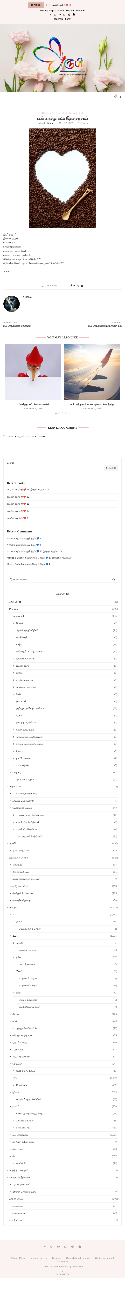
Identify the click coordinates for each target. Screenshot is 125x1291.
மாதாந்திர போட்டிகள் (63, 1170)
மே (83, 113)
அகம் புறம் (65, 864)
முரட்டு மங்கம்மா (66, 758)
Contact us (62, 1261)
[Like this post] (67, 285)
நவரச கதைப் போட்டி (66, 1070)
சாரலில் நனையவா (66, 680)
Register (58, 19)
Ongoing (65, 772)
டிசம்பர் (66, 921)
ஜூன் (66, 957)
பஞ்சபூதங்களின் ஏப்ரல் (66, 1028)
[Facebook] (50, 14)
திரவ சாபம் (66, 701)
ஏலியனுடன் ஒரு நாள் (65, 1035)
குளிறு (66, 673)
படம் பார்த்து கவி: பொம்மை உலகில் (33, 404)
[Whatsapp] (64, 14)
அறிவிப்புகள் (63, 786)
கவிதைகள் (65, 1206)
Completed (65, 616)
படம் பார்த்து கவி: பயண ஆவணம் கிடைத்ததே (92, 404)
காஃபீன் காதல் (66, 665)
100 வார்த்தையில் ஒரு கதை (66, 1113)
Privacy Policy (18, 1258)
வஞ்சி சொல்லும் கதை (68, 1007)
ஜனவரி (66, 943)
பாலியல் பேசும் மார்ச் (68, 1000)
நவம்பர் (65, 1106)
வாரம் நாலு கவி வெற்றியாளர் (66, 836)
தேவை (66, 715)
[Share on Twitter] (74, 285)
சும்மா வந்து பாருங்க (63, 857)
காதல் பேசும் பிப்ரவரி (68, 985)
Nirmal (50, 123)
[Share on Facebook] (71, 285)
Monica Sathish (15, 557)
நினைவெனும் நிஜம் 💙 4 (29, 545)
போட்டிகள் (73, 113)
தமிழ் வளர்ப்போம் (65, 886)
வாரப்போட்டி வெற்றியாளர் (66, 829)
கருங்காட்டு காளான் (66, 658)
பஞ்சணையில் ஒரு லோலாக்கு (66, 737)
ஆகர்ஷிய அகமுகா (66, 779)
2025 (65, 935)
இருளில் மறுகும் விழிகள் (66, 630)
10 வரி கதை (66, 1085)
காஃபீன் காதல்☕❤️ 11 (61, 5)
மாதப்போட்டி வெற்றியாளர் (66, 822)
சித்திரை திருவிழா (65, 1056)
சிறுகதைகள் (65, 1213)
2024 (43, 113)
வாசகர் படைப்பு (63, 1198)
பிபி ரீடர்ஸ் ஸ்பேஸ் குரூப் (65, 1142)
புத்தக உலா (65, 1149)
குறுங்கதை (65, 1049)
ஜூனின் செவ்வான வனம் (65, 1191)
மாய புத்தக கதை (68, 964)
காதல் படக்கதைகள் (68, 978)
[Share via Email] (82, 285)
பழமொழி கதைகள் (66, 1120)
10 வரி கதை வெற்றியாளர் (65, 793)
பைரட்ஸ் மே (66, 1163)
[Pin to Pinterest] (78, 285)
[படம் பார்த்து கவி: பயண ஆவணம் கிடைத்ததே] (92, 372)
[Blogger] (74, 14)
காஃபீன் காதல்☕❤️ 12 (18, 496)
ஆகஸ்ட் (63, 843)
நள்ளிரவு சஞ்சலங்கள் (66, 722)
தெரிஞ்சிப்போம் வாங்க (65, 893)
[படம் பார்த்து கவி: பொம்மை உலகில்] (33, 372)
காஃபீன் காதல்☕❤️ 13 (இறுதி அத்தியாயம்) (28, 489)
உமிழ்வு (66, 644)
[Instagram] (55, 14)
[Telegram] (69, 14)
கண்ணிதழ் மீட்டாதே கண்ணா (66, 651)
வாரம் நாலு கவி (66, 1127)
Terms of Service (38, 1258)
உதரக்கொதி (66, 637)
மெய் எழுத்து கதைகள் (68, 928)
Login (68, 19)
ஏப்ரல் (65, 1021)
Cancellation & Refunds (78, 1258)
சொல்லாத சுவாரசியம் (66, 687)
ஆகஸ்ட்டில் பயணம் (65, 1184)
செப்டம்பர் (65, 1063)
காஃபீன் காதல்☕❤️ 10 (18, 511)
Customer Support (104, 1258)
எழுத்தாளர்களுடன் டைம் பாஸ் (65, 879)
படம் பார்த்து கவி (57, 113)
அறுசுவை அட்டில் (65, 872)
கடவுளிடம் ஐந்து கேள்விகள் (66, 1099)
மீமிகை (66, 751)
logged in (21, 436)
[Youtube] (60, 14)
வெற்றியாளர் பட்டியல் (65, 807)
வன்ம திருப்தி (66, 765)
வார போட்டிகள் (63, 1220)
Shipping (56, 1258)
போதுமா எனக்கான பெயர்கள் (66, 744)
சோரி (66, 694)
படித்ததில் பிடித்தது (65, 900)
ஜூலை (65, 1092)
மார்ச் (66, 992)
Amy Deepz (63, 601)
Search (10, 463)
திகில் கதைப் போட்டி (65, 850)
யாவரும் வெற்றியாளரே (65, 800)
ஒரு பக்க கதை (65, 1042)
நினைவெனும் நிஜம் (66, 729)
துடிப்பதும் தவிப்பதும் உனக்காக (66, 708)
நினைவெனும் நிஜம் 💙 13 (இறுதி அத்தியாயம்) (39, 551)
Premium (63, 609)
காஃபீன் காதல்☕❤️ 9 (17, 518)
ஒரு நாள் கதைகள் (68, 950)
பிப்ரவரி (66, 971)
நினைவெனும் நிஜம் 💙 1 (29, 538)
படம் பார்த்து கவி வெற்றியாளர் (66, 815)
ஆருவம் (66, 623)
